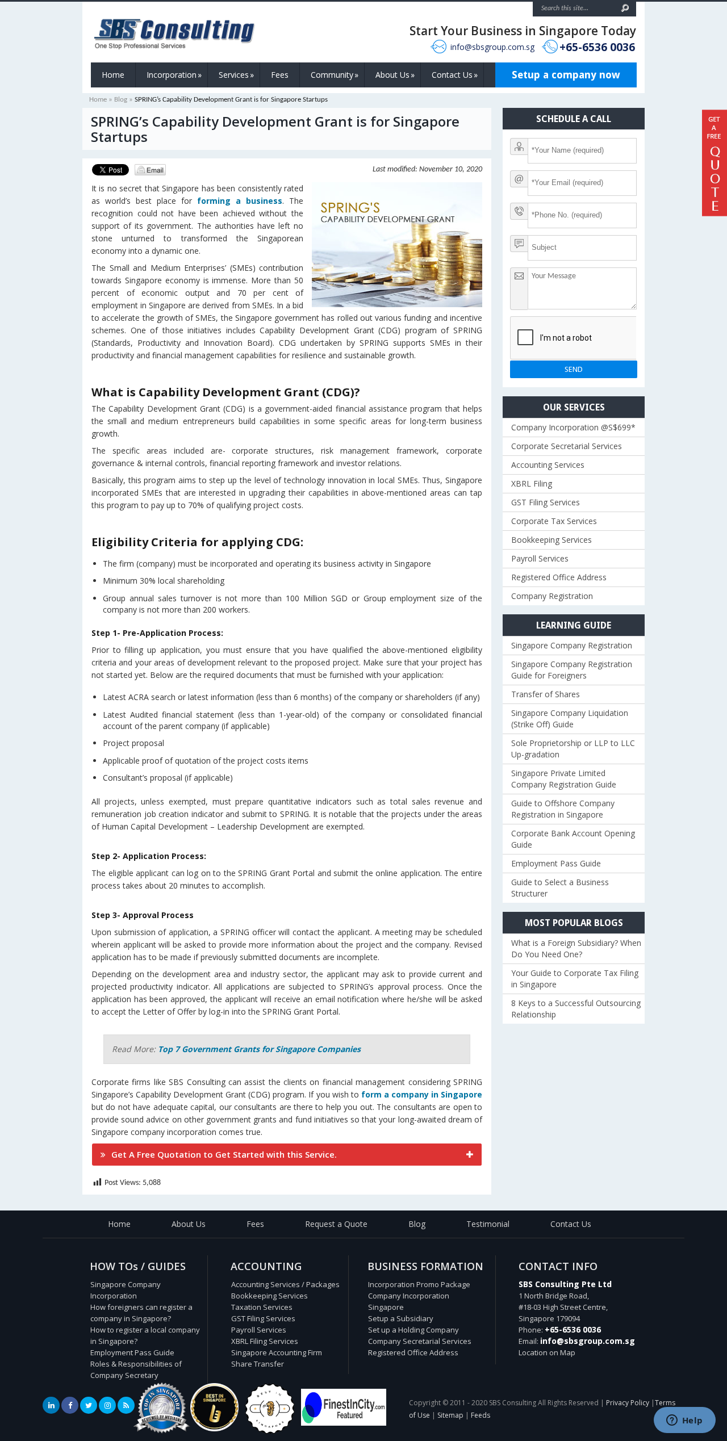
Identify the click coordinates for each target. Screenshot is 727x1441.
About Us (395, 74)
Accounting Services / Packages (285, 1284)
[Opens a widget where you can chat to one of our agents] (684, 1421)
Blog (120, 99)
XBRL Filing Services (264, 1341)
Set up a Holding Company (413, 1330)
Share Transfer (257, 1364)
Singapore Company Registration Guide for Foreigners (571, 670)
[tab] (287, 1154)
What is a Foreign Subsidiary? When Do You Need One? (576, 948)
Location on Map (547, 1352)
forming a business (239, 200)
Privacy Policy (627, 1403)
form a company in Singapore (421, 1094)
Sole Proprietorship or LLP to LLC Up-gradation (573, 749)
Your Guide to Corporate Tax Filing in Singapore (574, 978)
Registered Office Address (559, 577)
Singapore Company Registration (571, 645)
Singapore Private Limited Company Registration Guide (563, 779)
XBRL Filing (531, 483)
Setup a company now (566, 75)
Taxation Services (262, 1307)
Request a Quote (336, 1223)
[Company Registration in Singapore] (214, 1428)
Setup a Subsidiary (400, 1318)
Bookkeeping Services (551, 539)
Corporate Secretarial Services (566, 446)
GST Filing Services (545, 502)
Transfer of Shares (545, 694)
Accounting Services (547, 464)
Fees (280, 74)
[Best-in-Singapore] (269, 1431)
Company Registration (552, 595)
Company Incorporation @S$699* (573, 427)
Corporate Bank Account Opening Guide (573, 839)
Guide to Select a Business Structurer (560, 888)
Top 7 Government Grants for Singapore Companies (259, 1049)
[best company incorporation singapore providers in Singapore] (343, 1423)
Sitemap (450, 1415)
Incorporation (174, 74)
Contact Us (455, 74)
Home (113, 74)
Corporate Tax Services (554, 521)
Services (236, 74)
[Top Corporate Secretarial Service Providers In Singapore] (161, 1434)
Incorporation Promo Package (419, 1284)
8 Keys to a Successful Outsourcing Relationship (576, 1009)
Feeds (480, 1415)
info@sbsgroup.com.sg (492, 46)
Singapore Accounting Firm (276, 1352)
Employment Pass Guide (556, 863)
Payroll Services (540, 558)
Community (334, 74)
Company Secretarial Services (419, 1341)
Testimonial (487, 1223)
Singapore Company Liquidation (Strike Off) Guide (569, 718)
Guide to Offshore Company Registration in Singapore (563, 809)
